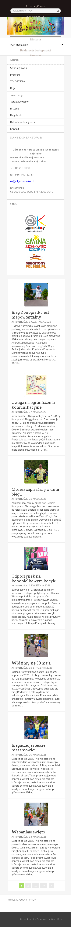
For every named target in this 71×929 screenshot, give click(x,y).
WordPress (57, 919)
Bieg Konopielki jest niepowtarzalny (30, 314)
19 (44, 885)
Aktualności (19, 322)
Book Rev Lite (28, 919)
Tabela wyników (19, 102)
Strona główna (35, 6)
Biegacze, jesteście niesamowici (28, 747)
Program (15, 75)
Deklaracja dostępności (23, 122)
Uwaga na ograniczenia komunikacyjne (33, 405)
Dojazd (14, 88)
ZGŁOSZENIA (17, 81)
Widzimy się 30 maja (31, 663)
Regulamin (16, 115)
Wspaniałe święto (28, 832)
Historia (35, 39)
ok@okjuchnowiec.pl (22, 181)
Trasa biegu (16, 95)
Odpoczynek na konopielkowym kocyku (35, 578)
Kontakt (14, 129)
